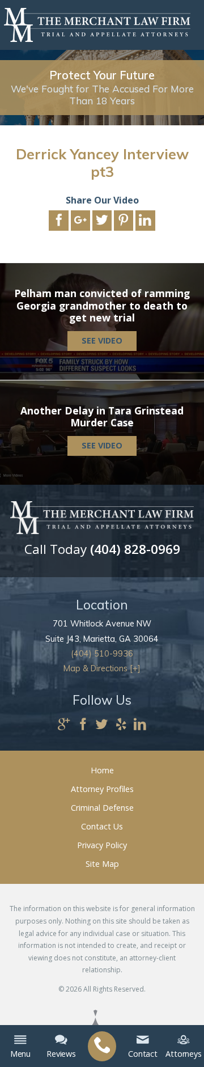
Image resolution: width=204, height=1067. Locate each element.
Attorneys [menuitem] (183, 1053)
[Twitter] (102, 725)
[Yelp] (121, 725)
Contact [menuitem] (143, 1053)
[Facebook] (83, 725)
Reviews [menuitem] (61, 1053)
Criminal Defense (102, 807)
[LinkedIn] (140, 725)
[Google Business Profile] (64, 725)
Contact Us (102, 826)
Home (102, 770)
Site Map (102, 863)
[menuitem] (102, 1046)
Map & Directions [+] (102, 668)
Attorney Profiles (102, 789)
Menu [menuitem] (20, 1053)
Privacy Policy (102, 845)
